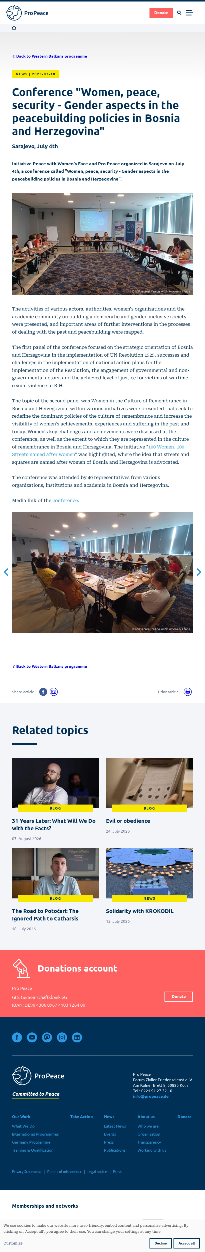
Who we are (148, 1126)
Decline (160, 1243)
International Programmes (35, 1134)
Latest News (115, 1126)
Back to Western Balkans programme (51, 56)
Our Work (21, 1116)
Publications (115, 1150)
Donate (161, 12)
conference (65, 500)
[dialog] (102, 1236)
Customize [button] (13, 1243)
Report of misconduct (64, 1172)
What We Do (23, 1126)
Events (110, 1134)
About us (146, 1116)
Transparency (149, 1142)
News (109, 1116)
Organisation (149, 1134)
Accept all (186, 1243)
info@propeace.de (150, 1096)
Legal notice (97, 1172)
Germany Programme (31, 1142)
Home (14, 28)
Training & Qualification (33, 1150)
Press (109, 1142)
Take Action (81, 1116)
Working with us (152, 1150)
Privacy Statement (26, 1172)
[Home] (27, 13)
